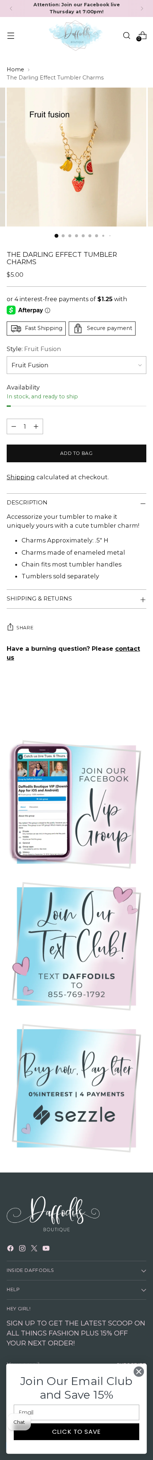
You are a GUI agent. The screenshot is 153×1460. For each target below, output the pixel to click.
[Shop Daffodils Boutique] (76, 35)
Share (24, 627)
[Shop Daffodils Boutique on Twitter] (34, 1249)
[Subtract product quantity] (13, 426)
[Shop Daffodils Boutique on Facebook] (11, 1249)
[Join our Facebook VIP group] (76, 804)
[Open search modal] (126, 35)
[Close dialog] (138, 1371)
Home (15, 69)
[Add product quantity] (36, 426)
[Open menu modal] (10, 35)
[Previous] (11, 8)
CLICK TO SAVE (76, 1431)
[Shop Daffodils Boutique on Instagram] (23, 1249)
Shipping (21, 477)
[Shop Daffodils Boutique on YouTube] (46, 1249)
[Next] (142, 8)
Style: (34, 349)
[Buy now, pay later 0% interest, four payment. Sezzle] (76, 1088)
